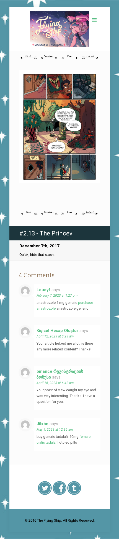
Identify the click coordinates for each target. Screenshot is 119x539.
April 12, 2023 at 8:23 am (55, 336)
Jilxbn (42, 423)
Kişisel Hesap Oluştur (57, 330)
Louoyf (43, 289)
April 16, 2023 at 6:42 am (55, 383)
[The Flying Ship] (59, 29)
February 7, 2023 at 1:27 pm (57, 295)
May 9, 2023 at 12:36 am (55, 429)
